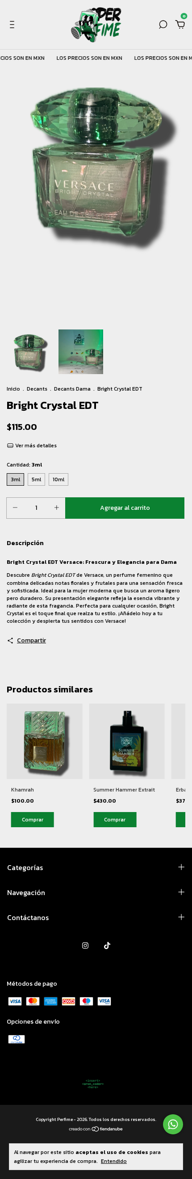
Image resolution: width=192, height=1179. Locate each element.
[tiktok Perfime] (107, 946)
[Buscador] (162, 25)
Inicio (13, 389)
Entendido (114, 1161)
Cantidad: (24, 465)
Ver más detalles (35, 446)
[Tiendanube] (96, 1129)
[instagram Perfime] (85, 946)
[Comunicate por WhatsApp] (173, 1124)
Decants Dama (72, 389)
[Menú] (14, 25)
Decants (37, 389)
